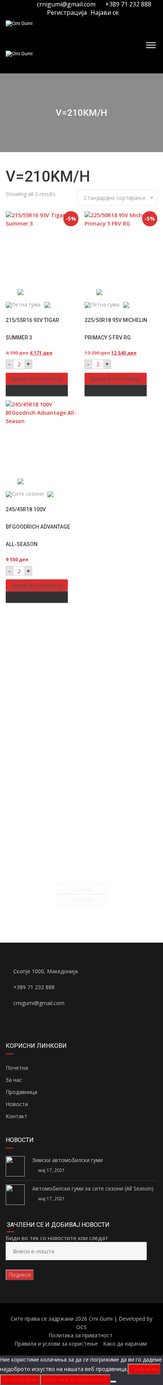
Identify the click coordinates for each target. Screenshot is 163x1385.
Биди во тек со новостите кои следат (57, 1238)
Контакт (16, 1116)
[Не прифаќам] (113, 1381)
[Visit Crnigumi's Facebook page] (16, 4)
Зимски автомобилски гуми (67, 1160)
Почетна (17, 1067)
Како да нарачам (125, 1343)
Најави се (105, 12)
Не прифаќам (20, 1379)
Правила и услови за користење (56, 1343)
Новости (17, 1104)
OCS (81, 1327)
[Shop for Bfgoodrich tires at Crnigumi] (42, 481)
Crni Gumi (101, 1318)
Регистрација (66, 12)
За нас (14, 1079)
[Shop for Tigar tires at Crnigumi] (42, 292)
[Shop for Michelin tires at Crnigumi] (121, 292)
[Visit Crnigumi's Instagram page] (24, 4)
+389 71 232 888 (127, 4)
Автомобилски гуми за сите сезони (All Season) (93, 1188)
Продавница (21, 1092)
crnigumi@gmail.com (66, 4)
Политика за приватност (81, 1335)
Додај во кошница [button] (37, 378)
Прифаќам (144, 1369)
